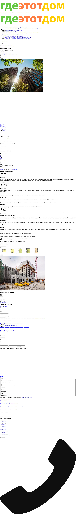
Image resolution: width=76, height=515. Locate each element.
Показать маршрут (15, 167)
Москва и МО (2, 12)
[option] (21, 92)
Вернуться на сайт (3, 395)
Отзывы (16, 54)
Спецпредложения (5, 41)
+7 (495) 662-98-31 (3, 424)
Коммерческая (4, 35)
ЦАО (1, 158)
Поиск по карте (27, 12)
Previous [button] (2, 58)
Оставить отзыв (3, 337)
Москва (1, 156)
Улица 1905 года (2, 167)
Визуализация (6, 54)
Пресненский (2, 160)
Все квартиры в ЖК (3, 302)
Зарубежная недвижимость (21, 12)
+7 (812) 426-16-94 (3, 421)
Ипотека (31, 12)
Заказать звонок (2, 45)
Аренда (3, 29)
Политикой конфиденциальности (27, 397)
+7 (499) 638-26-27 (3, 432)
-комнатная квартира (3, 298)
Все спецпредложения (3, 306)
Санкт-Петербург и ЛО (8, 12)
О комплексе (2, 54)
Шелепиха (2, 169)
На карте (13, 54)
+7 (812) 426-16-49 (3, 426)
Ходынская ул (2, 161)
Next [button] (1, 290)
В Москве (2, 243)
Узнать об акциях (3, 317)
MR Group (9, 138)
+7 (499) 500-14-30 (3, 429)
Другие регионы (14, 12)
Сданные (3, 130)
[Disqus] (38, 363)
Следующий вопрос (3, 246)
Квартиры (10, 54)
